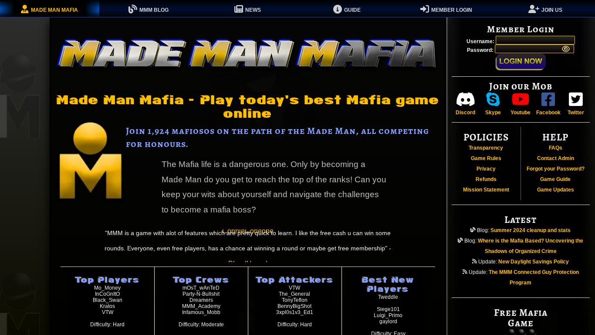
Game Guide (555, 179)
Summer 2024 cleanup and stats (530, 230)
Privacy (486, 169)
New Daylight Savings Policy (533, 262)
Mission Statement (486, 190)
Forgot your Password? (556, 169)
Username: (481, 41)
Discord (465, 112)
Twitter (576, 112)
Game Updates (555, 190)
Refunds (486, 179)
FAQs (555, 148)
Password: (481, 50)
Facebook (548, 112)
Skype (493, 112)
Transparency (486, 148)
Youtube (520, 112)
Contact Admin (555, 158)
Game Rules (486, 158)
